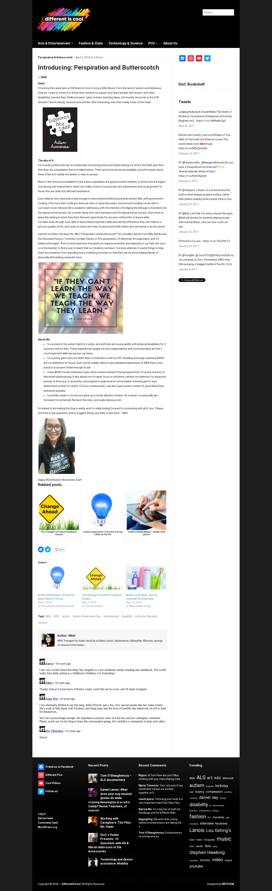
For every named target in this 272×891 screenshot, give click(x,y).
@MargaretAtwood (212, 162)
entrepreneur (205, 811)
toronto (43, 622)
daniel (205, 797)
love (191, 839)
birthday (221, 786)
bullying (199, 791)
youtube (196, 866)
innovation (193, 824)
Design (223, 798)
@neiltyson (188, 190)
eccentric (193, 811)
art (209, 777)
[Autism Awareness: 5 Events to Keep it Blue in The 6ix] (58, 577)
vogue (228, 860)
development (111, 616)
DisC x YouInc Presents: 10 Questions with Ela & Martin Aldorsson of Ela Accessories (108, 843)
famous (215, 811)
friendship (218, 817)
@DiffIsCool (217, 255)
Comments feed (48, 822)
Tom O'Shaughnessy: (151, 832)
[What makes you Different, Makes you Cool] (64, 19)
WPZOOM (228, 883)
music (224, 839)
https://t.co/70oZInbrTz (216, 241)
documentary (218, 805)
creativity (193, 798)
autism (66, 616)
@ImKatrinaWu (191, 162)
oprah (199, 846)
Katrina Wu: (145, 809)
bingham (210, 786)
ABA (48, 616)
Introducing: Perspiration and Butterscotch (98, 67)
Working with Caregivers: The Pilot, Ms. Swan (115, 823)
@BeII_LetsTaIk (191, 213)
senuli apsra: (146, 799)
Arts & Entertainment (54, 43)
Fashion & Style (91, 43)
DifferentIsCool (71, 883)
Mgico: (143, 775)
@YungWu (188, 255)
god (227, 817)
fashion (197, 817)
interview (207, 823)
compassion (214, 791)
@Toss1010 (202, 255)
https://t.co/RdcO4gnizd (193, 175)
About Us (170, 43)
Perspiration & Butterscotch (55, 57)
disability (127, 616)
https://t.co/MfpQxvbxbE (193, 148)
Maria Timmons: (149, 785)
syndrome (193, 860)
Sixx (208, 846)
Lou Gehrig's (218, 830)
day (215, 797)
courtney (228, 792)
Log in (42, 813)
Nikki (44, 77)
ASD (56, 616)
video (217, 859)
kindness (221, 823)
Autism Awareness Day (86, 616)
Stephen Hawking (207, 852)
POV (151, 43)
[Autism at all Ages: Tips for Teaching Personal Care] (146, 577)
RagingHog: (146, 819)
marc (199, 839)
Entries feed (45, 818)
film (209, 817)
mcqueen (209, 839)
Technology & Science (125, 43)
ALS (201, 777)
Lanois (196, 830)
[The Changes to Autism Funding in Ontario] (102, 577)
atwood (228, 778)
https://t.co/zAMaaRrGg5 (211, 120)
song (215, 846)
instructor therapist (146, 616)
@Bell (182, 217)
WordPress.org (47, 827)
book (191, 792)
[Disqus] (102, 703)
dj (210, 805)
